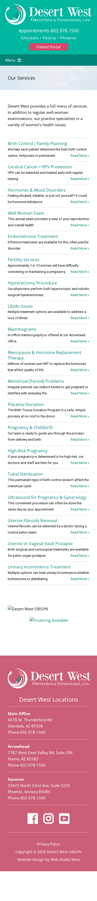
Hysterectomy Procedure (32, 283)
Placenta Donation (26, 404)
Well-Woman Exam (26, 213)
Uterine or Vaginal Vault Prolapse (40, 543)
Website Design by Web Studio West (48, 859)
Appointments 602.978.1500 (48, 30)
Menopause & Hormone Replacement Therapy (44, 355)
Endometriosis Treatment (33, 236)
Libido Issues (20, 306)
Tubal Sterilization (25, 474)
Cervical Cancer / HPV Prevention (40, 167)
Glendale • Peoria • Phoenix (49, 37)
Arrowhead (18, 746)
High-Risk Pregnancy (28, 451)
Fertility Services (23, 259)
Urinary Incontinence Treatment (39, 567)
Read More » (80, 155)
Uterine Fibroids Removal (32, 520)
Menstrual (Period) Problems (36, 381)
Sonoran (16, 779)
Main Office (19, 713)
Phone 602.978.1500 (27, 732)
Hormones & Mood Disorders (37, 190)
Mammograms (22, 329)
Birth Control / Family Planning (37, 143)
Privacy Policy (48, 844)
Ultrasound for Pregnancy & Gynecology (47, 497)
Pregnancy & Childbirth (30, 427)
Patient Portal (48, 46)
